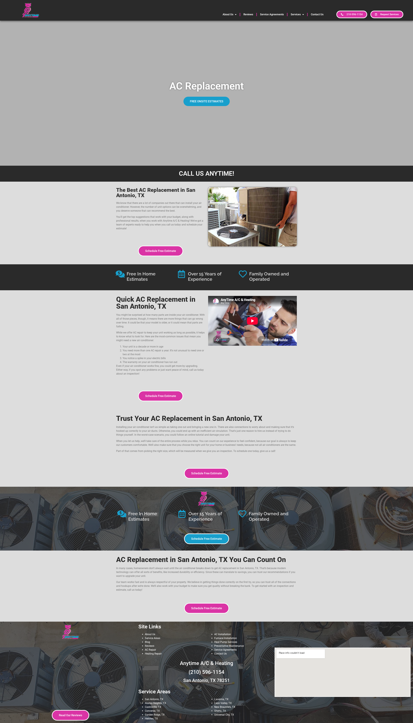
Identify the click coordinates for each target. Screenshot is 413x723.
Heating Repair (153, 653)
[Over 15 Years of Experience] (181, 274)
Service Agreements (272, 14)
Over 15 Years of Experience (204, 276)
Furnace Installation (225, 638)
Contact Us (317, 14)
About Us (228, 14)
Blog (147, 642)
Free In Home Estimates (141, 276)
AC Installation (222, 634)
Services (296, 14)
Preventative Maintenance (229, 645)
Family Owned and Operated (269, 276)
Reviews (248, 14)
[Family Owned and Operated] (243, 274)
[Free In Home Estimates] (120, 274)
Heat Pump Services (225, 642)
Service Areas (152, 638)
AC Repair (150, 649)
